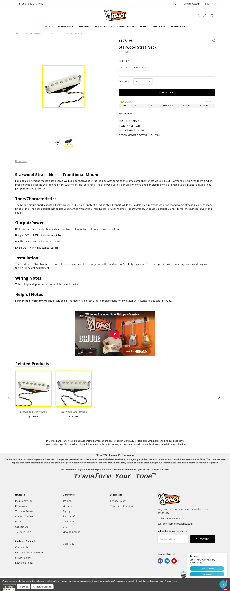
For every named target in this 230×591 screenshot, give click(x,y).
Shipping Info (23, 557)
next (218, 397)
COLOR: (124, 61)
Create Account (192, 3)
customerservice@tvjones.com (175, 523)
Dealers (143, 26)
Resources (84, 26)
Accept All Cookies (42, 586)
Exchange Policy (24, 562)
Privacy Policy (118, 500)
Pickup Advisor (65, 26)
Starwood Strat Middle (33, 411)
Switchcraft (69, 516)
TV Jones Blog (178, 26)
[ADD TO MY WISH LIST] (46, 381)
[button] (223, 584)
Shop (48, 26)
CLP (175, 3)
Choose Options (33, 400)
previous (9, 397)
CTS (65, 526)
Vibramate (69, 506)
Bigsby (66, 511)
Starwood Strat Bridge (73, 411)
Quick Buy (68, 543)
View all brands (71, 531)
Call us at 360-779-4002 (30, 3)
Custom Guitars (125, 26)
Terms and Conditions (122, 506)
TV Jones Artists (103, 26)
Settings (9, 586)
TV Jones (68, 500)
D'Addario (68, 521)
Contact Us (159, 26)
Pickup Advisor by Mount (29, 552)
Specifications (125, 113)
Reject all (23, 586)
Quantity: (124, 81)
